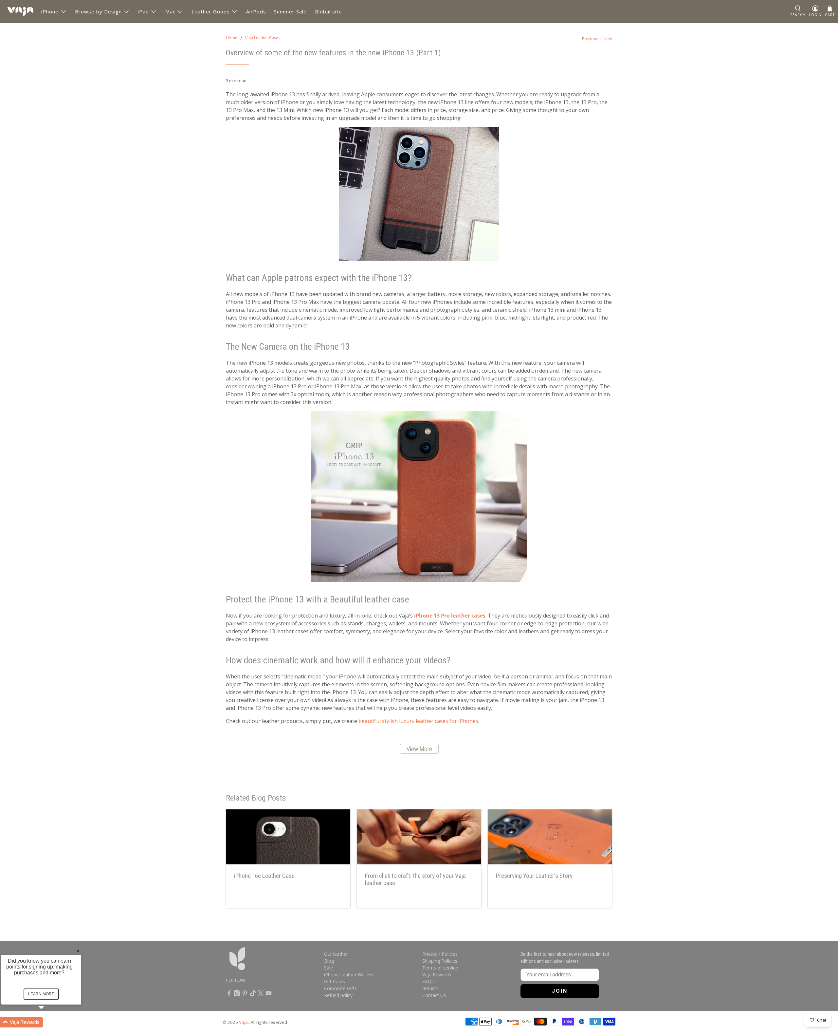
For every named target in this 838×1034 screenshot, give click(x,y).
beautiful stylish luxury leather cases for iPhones (418, 721)
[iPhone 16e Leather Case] (288, 836)
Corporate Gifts (340, 988)
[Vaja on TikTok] (253, 994)
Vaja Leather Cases (262, 38)
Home (231, 38)
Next (608, 39)
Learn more (41, 994)
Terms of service (440, 968)
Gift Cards (334, 981)
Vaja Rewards (436, 974)
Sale (328, 968)
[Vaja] (20, 11)
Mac (170, 11)
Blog (329, 961)
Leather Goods (210, 11)
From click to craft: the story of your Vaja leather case (415, 879)
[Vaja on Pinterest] (245, 994)
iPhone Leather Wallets (348, 974)
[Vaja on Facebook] (229, 994)
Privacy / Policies (440, 954)
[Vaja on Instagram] (237, 994)
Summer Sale (290, 11)
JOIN (560, 991)
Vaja (243, 1022)
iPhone (50, 11)
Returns (430, 988)
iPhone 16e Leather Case (264, 875)
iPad (143, 11)
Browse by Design (98, 11)
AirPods (256, 11)
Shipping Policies (439, 961)
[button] (798, 11)
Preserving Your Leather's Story (534, 875)
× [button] (78, 950)
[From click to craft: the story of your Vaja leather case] (419, 836)
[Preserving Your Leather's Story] (550, 836)
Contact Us (434, 995)
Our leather (336, 954)
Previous (590, 39)
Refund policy (338, 995)
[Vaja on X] (261, 994)
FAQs (428, 981)
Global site (328, 11)
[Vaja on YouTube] (268, 994)
